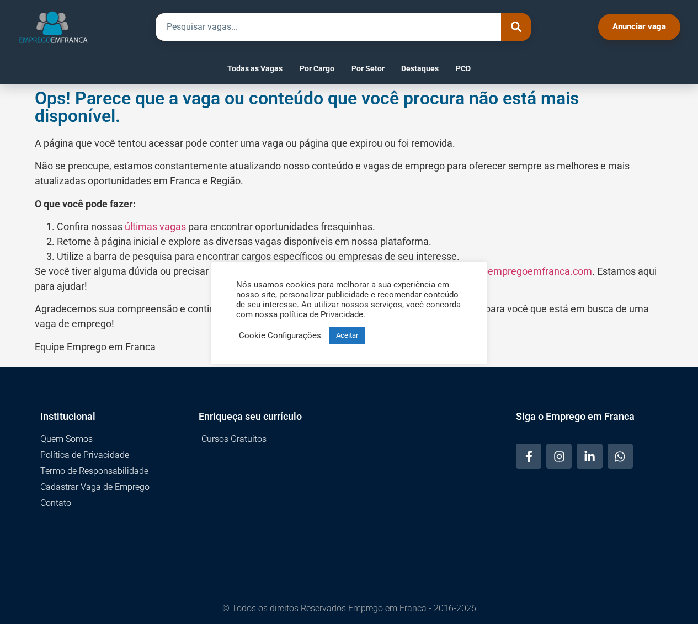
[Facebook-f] (528, 456)
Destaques (420, 68)
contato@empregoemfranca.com (518, 271)
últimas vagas (155, 226)
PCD (463, 68)
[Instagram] (559, 456)
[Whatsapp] (620, 456)
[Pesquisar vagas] (516, 27)
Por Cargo (317, 68)
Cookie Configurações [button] (280, 335)
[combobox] (328, 27)
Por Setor (368, 68)
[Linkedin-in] (589, 456)
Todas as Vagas (255, 68)
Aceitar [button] (347, 335)
